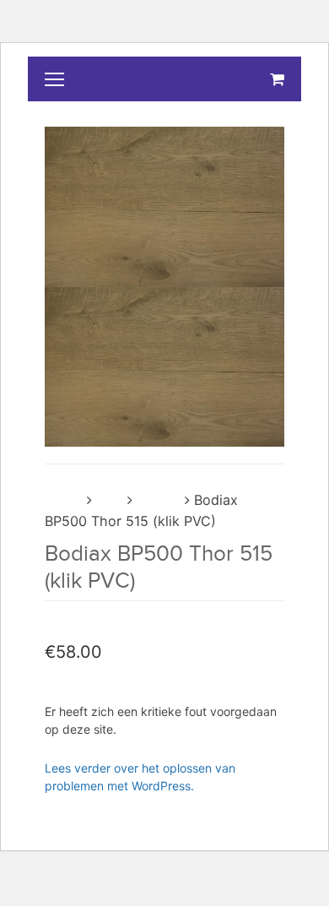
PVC (109, 499)
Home (64, 499)
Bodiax (159, 499)
